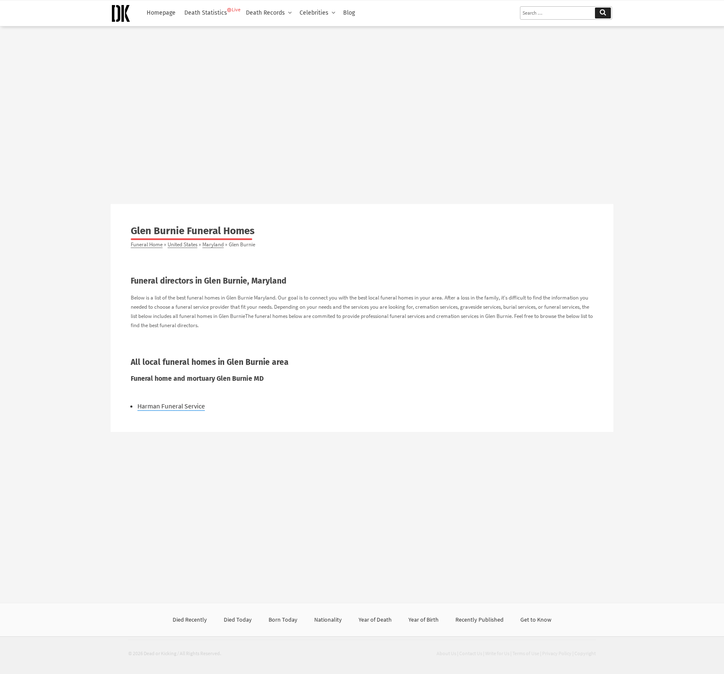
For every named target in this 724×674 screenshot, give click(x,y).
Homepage (161, 12)
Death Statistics (205, 12)
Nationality (328, 619)
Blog (349, 12)
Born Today (283, 619)
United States (182, 244)
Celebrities (314, 12)
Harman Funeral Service (171, 406)
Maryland (213, 244)
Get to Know (535, 619)
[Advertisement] (362, 111)
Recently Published (479, 619)
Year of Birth (424, 619)
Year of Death (375, 619)
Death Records (265, 12)
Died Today (238, 619)
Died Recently (190, 619)
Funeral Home (147, 244)
